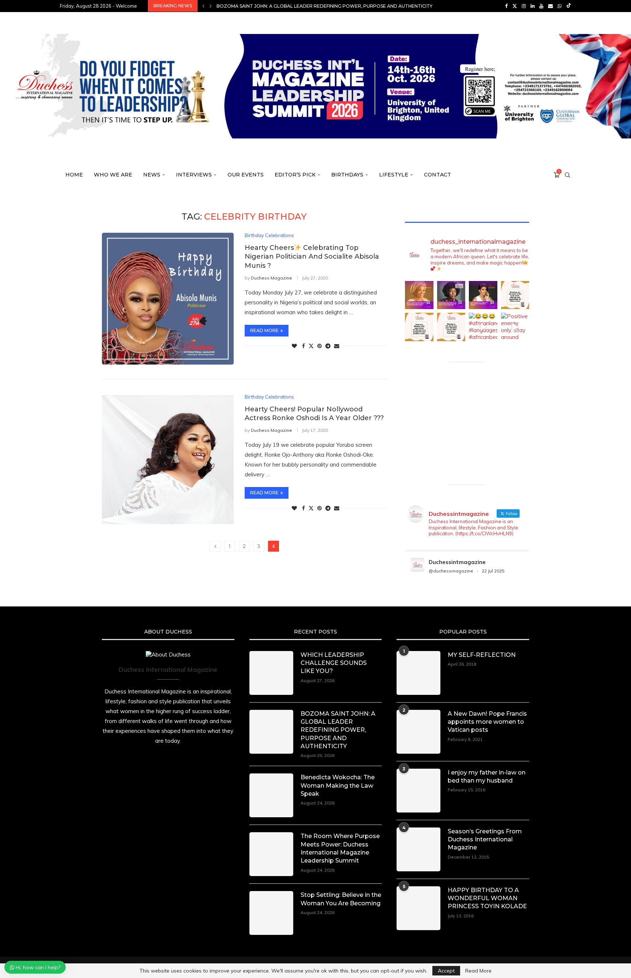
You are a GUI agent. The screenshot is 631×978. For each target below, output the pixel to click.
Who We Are (113, 174)
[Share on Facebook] (303, 346)
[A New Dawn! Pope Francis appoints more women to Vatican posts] (418, 732)
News (151, 174)
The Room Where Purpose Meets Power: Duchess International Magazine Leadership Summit (340, 848)
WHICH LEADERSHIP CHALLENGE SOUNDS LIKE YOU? (334, 663)
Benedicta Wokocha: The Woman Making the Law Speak (289, 6)
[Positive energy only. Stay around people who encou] (515, 327)
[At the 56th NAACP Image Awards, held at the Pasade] (451, 295)
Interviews (194, 174)
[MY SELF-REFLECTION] (418, 673)
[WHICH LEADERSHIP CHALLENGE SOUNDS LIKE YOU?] (271, 673)
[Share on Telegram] (327, 346)
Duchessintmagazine (457, 562)
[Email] (550, 6)
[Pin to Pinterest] (319, 346)
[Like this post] (294, 346)
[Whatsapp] (560, 6)
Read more (264, 330)
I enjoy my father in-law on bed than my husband (486, 776)
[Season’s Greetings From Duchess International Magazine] (418, 849)
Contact (437, 174)
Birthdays (347, 174)
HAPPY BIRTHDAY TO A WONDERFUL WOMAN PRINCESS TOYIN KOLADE (487, 898)
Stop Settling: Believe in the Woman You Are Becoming (341, 898)
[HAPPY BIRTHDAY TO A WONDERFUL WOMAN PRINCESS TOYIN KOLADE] (418, 908)
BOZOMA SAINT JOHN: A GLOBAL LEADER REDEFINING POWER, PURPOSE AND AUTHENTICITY (338, 730)
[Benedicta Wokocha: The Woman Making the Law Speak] (271, 795)
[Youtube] (541, 6)
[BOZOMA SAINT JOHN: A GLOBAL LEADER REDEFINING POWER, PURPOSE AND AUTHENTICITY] (271, 732)
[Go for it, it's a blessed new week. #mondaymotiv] (451, 327)
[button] (203, 6)
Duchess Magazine (271, 278)
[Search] (567, 175)
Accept (446, 970)
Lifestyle (393, 174)
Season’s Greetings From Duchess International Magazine (485, 839)
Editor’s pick (295, 174)
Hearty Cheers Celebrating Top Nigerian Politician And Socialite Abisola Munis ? (312, 257)
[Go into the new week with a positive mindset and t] (419, 327)
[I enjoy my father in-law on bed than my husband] (418, 791)
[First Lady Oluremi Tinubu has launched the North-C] (419, 295)
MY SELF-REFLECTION (482, 654)
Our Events (245, 174)
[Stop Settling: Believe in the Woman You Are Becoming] (271, 913)
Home (74, 174)
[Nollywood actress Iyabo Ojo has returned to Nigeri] (483, 295)
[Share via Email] (336, 346)
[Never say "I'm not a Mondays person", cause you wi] (515, 295)
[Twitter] (514, 6)
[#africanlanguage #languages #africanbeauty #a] (483, 327)
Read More (478, 970)
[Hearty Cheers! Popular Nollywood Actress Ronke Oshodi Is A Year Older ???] (168, 460)
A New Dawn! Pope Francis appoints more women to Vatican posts (487, 722)
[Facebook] (506, 6)
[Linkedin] (533, 6)
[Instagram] (524, 6)
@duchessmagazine (451, 571)
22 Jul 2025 (493, 571)
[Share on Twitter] (311, 346)
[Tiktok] (568, 6)
